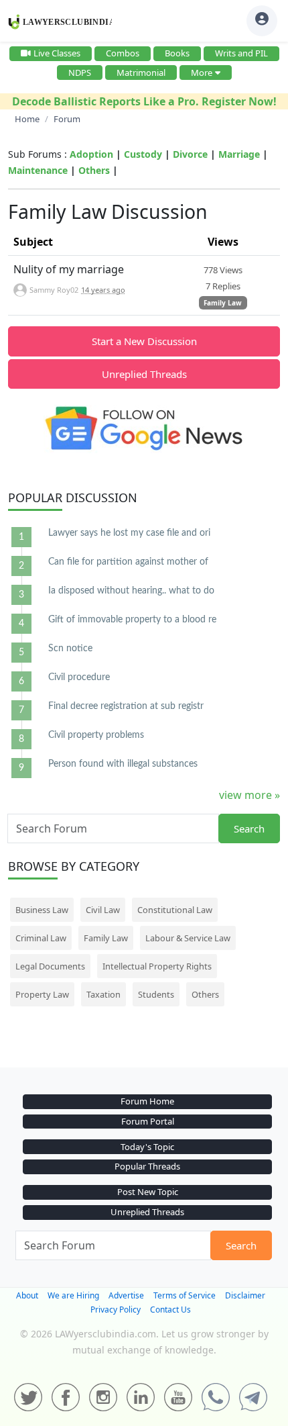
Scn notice (70, 648)
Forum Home (147, 1101)
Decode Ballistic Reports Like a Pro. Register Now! (144, 101)
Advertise (126, 1295)
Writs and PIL (241, 53)
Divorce (190, 154)
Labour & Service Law (187, 938)
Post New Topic (147, 1192)
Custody (143, 154)
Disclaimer (245, 1295)
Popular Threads (147, 1166)
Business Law (41, 910)
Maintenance (38, 170)
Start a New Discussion (144, 341)
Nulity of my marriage (68, 269)
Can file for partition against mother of (128, 562)
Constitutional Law (174, 910)
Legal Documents (50, 966)
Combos (122, 53)
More (201, 72)
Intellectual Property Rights (157, 966)
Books (177, 53)
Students (156, 994)
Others (94, 170)
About (27, 1295)
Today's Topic (147, 1147)
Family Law (223, 302)
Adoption (91, 154)
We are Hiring (73, 1295)
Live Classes (56, 53)
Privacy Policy (115, 1309)
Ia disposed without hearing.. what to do (131, 591)
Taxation (103, 994)
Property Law (42, 994)
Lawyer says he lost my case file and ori (129, 533)
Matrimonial (141, 72)
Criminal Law (40, 938)
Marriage (239, 154)
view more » (249, 795)
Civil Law (103, 910)
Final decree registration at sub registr (126, 706)
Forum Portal (147, 1121)
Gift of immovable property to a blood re (132, 619)
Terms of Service (184, 1295)
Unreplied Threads (144, 374)
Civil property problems (96, 735)
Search (249, 828)
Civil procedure (79, 677)
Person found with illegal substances (123, 764)
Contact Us (170, 1309)
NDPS (79, 72)
